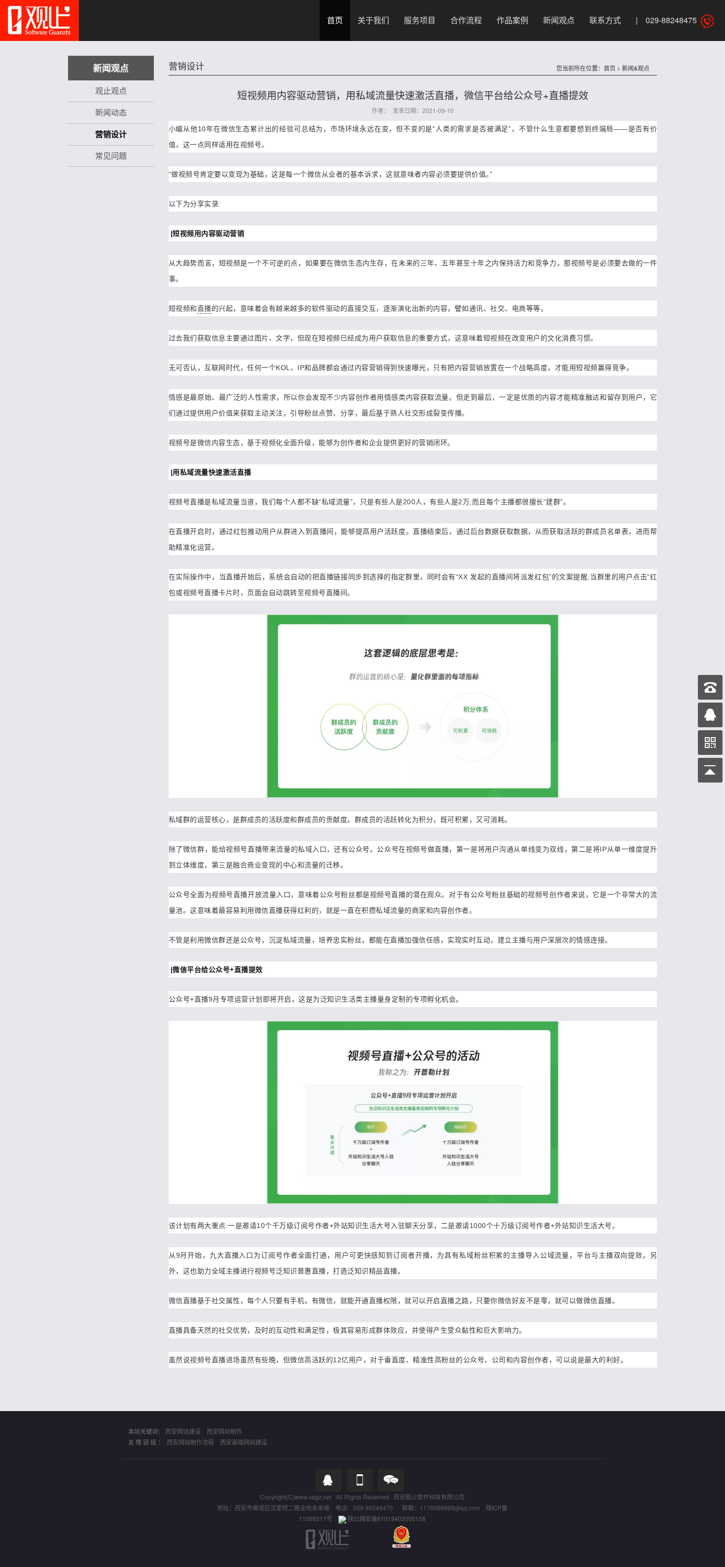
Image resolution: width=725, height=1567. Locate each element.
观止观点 (111, 90)
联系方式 (605, 20)
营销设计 (111, 134)
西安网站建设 (183, 1431)
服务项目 (419, 20)
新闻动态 (111, 112)
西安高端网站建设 (243, 1442)
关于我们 (373, 20)
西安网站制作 (224, 1431)
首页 (335, 20)
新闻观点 (559, 20)
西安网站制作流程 (190, 1442)
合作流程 (466, 20)
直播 (204, 308)
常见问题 (111, 155)
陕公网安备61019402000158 (387, 1518)
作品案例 (512, 20)
